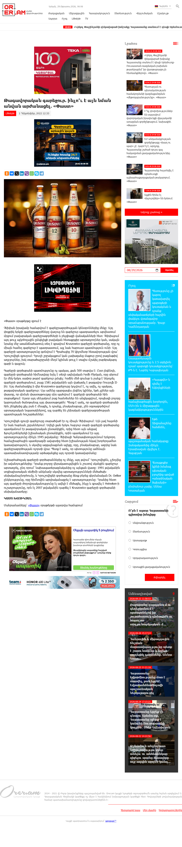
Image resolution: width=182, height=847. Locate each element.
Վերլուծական (144, 13)
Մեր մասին (149, 810)
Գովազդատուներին (170, 810)
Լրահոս (131, 43)
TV (86, 18)
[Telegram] (41, 173)
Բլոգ (64, 18)
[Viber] (27, 173)
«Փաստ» (34, 505)
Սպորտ (53, 18)
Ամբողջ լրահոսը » (151, 212)
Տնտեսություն (123, 13)
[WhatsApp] (32, 173)
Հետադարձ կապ (130, 810)
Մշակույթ (163, 13)
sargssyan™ (110, 821)
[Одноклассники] (7, 173)
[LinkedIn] (22, 173)
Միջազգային (76, 13)
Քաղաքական (56, 13)
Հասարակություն (99, 13)
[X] (17, 173)
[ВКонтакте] (12, 173)
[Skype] (36, 173)
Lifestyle (76, 18)
